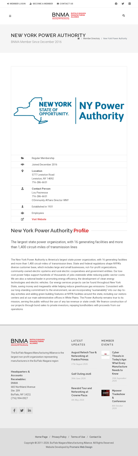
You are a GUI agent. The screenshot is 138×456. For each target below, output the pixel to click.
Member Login (17, 4)
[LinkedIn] (129, 3)
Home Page (41, 437)
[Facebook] (116, 3)
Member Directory (91, 38)
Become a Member (42, 4)
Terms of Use (78, 437)
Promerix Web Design (81, 447)
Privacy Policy (59, 437)
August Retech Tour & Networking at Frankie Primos (84, 356)
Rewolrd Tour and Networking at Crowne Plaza (81, 392)
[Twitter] (122, 3)
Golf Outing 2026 (81, 374)
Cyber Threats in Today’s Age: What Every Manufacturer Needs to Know (120, 363)
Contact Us (66, 4)
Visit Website (39, 219)
